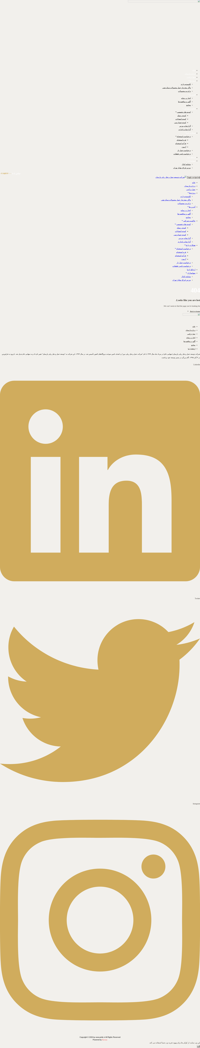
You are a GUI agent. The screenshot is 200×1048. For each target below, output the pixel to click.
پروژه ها (192, 81)
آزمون (184, 147)
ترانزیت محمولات (184, 91)
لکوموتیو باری (186, 84)
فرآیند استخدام (180, 143)
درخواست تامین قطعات (182, 154)
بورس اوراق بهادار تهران (182, 168)
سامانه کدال (186, 164)
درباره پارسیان (190, 74)
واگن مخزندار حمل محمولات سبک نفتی (176, 88)
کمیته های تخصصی (184, 112)
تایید (198, 1046)
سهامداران (191, 161)
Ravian (104, 1040)
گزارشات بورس (185, 126)
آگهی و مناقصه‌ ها (184, 102)
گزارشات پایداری (184, 129)
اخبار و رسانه (186, 98)
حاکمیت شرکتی (189, 109)
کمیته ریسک (181, 116)
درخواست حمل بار (184, 150)
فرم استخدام (181, 140)
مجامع (188, 105)
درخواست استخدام (184, 136)
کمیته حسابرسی (180, 123)
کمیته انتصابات (180, 119)
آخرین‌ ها (192, 95)
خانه (193, 70)
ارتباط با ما (191, 157)
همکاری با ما (190, 133)
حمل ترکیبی (191, 77)
